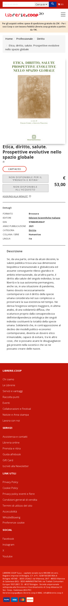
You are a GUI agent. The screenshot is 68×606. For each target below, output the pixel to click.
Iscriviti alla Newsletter (16, 466)
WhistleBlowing (11, 517)
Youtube (8, 556)
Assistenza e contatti (15, 436)
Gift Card (8, 460)
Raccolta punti (11, 397)
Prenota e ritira (12, 448)
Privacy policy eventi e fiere (19, 493)
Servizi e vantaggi (13, 391)
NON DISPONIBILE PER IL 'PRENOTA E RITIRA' (25, 179)
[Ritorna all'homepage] (24, 14)
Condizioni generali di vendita (20, 499)
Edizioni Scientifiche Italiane (44, 217)
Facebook (8, 538)
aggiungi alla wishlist (15, 196)
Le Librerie (9, 385)
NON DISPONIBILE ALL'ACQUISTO (25, 188)
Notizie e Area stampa (16, 414)
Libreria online (11, 442)
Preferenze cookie (14, 522)
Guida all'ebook (12, 454)
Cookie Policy (10, 488)
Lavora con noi (11, 420)
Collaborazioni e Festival (17, 408)
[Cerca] (52, 4)
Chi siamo (8, 379)
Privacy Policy (10, 482)
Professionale (24, 38)
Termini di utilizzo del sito (17, 505)
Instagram (8, 544)
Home (9, 38)
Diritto (41, 38)
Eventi (6, 403)
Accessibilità (10, 511)
